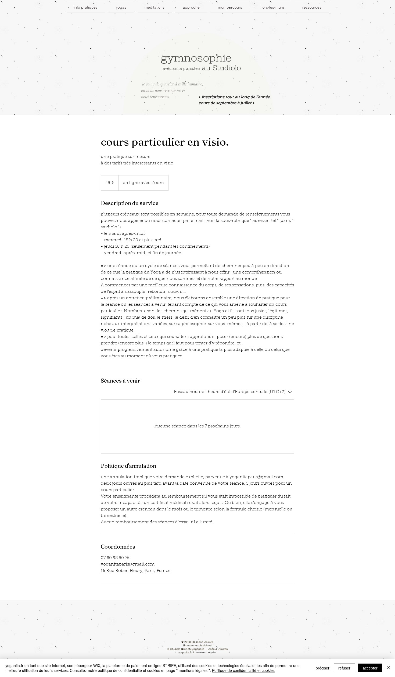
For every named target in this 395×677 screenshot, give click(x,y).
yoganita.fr (185, 652)
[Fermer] (388, 668)
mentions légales (206, 652)
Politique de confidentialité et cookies (243, 670)
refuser (344, 668)
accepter (370, 668)
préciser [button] (322, 668)
